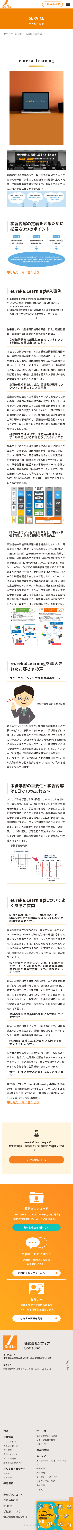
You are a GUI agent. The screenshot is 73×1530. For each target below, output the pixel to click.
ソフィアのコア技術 (45, 1439)
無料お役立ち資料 (33, 1227)
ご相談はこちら (36, 1160)
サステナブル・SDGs (46, 1481)
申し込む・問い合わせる (23, 272)
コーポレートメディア (46, 1476)
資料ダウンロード (13, 1494)
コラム (39, 1489)
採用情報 (8, 1483)
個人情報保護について (15, 1516)
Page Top (68, 1366)
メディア (41, 1456)
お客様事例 (42, 1450)
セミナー (7, 1477)
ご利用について (11, 1511)
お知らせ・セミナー (14, 1468)
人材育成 (40, 1472)
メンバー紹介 (9, 1458)
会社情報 (8, 1437)
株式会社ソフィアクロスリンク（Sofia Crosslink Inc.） (27, 1368)
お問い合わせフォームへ (31, 1273)
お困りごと (41, 1444)
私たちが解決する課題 (47, 1435)
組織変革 (40, 1468)
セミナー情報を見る (31, 1318)
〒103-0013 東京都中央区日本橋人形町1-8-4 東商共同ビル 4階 (27, 1357)
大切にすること (10, 1454)
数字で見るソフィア (12, 1462)
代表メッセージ (10, 1445)
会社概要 (7, 1450)
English (7, 1505)
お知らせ (7, 1473)
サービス (41, 1431)
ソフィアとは (9, 1441)
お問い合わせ (10, 1500)
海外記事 (40, 1485)
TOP (5, 1431)
